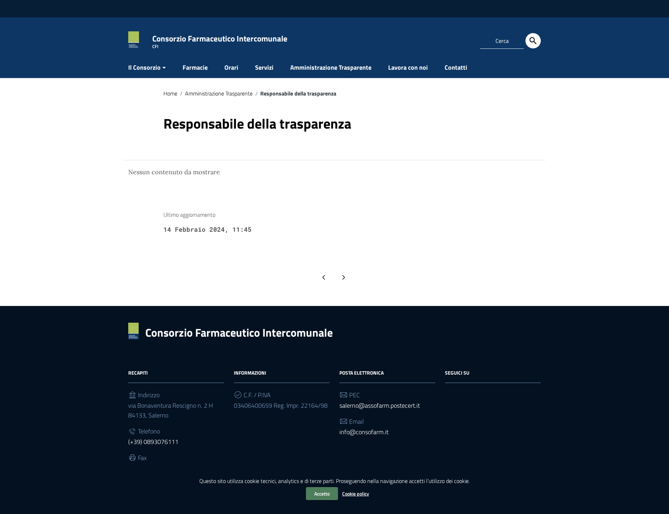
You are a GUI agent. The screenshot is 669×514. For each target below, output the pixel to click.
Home (170, 93)
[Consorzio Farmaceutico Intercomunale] (133, 39)
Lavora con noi (408, 67)
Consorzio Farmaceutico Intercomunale (239, 332)
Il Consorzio (144, 67)
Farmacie (195, 67)
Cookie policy (355, 493)
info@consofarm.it (364, 432)
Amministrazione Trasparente (330, 67)
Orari (231, 67)
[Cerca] (533, 40)
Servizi (264, 67)
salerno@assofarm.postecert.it (379, 405)
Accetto (322, 493)
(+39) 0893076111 (153, 441)
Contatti (456, 67)
